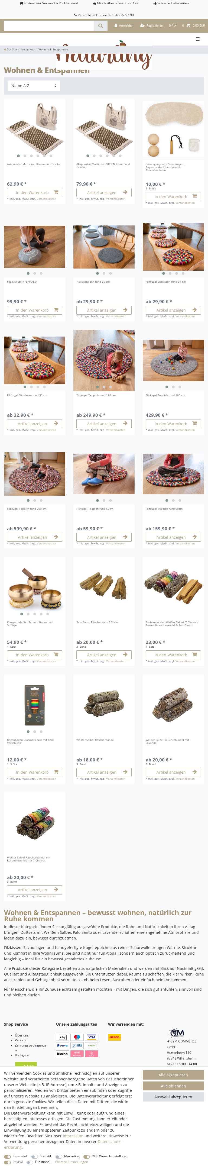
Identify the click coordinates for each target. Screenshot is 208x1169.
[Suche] (101, 26)
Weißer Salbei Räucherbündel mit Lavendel (167, 742)
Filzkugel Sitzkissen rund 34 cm (166, 281)
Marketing (72, 1156)
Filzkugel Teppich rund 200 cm (26, 509)
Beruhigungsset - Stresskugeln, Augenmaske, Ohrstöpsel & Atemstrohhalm (165, 167)
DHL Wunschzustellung (109, 1156)
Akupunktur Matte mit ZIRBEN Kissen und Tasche (103, 166)
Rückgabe (22, 1055)
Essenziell (20, 1156)
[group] (34, 129)
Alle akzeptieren (173, 1074)
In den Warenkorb (32, 192)
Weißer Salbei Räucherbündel (95, 740)
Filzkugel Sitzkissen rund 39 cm (27, 395)
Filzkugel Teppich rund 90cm (164, 509)
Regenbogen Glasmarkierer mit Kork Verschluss (30, 742)
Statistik (46, 1156)
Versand (21, 1040)
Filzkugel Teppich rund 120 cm (96, 395)
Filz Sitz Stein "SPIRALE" (22, 281)
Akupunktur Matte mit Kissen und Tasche (33, 164)
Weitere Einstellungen (71, 1162)
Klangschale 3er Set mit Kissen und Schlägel (30, 624)
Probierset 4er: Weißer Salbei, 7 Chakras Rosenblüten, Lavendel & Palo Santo (172, 624)
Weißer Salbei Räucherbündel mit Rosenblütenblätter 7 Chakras (28, 859)
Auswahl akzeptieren (173, 1096)
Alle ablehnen (173, 1086)
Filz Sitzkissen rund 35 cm (93, 281)
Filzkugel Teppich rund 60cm (94, 509)
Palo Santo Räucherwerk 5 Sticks (97, 622)
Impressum (73, 1135)
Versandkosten (46, 199)
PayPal (18, 1162)
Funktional (42, 1162)
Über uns (22, 1035)
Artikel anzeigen (101, 192)
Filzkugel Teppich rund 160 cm (165, 395)
